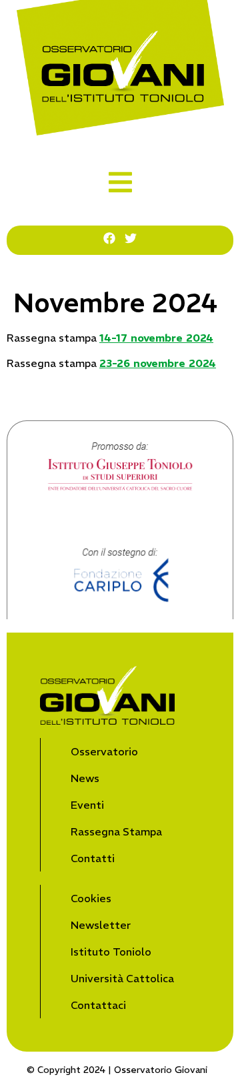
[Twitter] (131, 238)
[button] (120, 182)
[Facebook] (109, 238)
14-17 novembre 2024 (156, 337)
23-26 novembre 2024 (157, 363)
